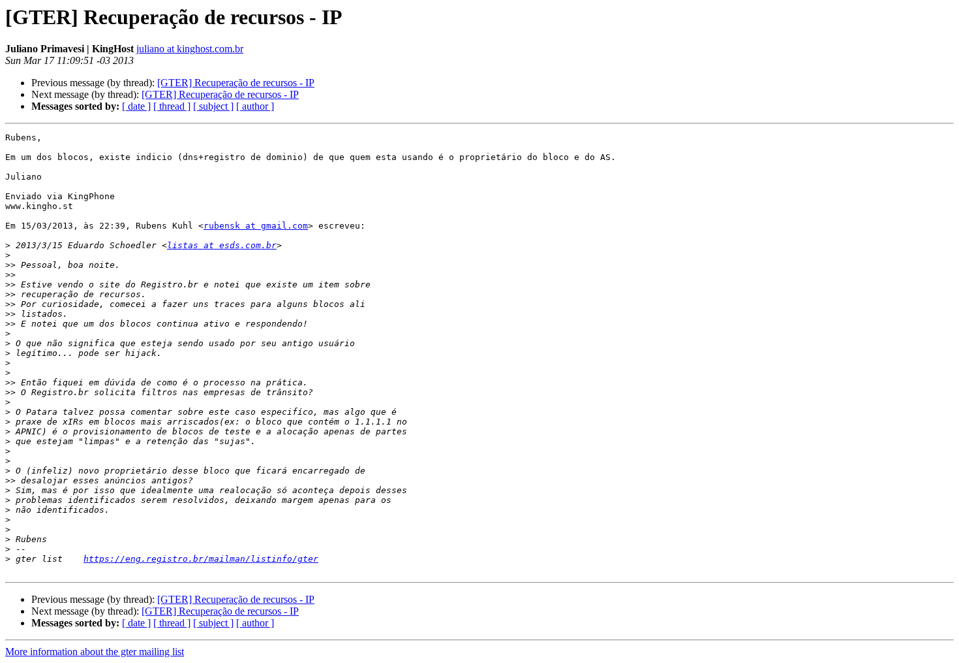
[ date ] (136, 106)
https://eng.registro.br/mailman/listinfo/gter (201, 559)
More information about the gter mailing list (94, 651)
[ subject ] (213, 106)
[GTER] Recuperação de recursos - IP (235, 82)
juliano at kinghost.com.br (189, 48)
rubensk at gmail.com (256, 226)
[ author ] (255, 106)
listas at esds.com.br (222, 245)
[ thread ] (171, 106)
